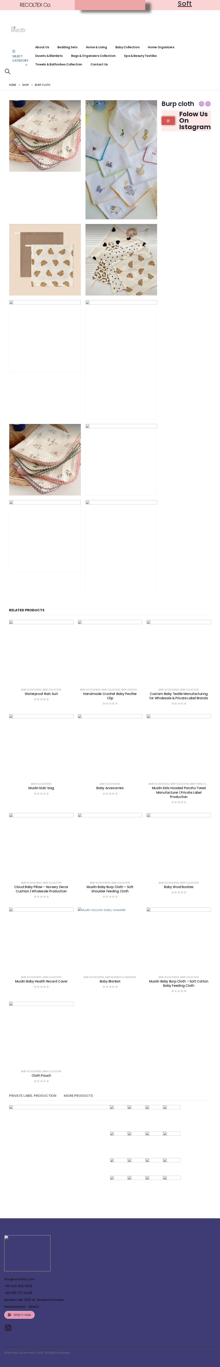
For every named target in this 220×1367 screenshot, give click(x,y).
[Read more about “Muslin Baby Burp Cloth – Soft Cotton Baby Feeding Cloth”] (178, 964)
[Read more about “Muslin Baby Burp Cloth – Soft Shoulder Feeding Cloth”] (110, 869)
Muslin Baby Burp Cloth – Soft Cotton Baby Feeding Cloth (178, 983)
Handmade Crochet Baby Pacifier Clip (110, 696)
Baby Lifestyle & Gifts (133, 689)
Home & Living (96, 47)
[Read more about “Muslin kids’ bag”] (41, 770)
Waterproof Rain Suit (41, 694)
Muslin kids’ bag (41, 788)
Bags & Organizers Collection (93, 56)
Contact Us (99, 64)
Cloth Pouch (41, 1075)
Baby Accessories (31, 689)
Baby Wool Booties (179, 887)
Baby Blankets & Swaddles (120, 977)
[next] (208, 104)
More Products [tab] (78, 1095)
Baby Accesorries (110, 788)
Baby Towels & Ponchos (203, 784)
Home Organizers (161, 47)
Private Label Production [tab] (32, 1095)
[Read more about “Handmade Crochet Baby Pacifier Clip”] (110, 676)
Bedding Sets (67, 47)
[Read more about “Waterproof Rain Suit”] (41, 676)
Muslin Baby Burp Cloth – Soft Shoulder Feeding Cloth (110, 889)
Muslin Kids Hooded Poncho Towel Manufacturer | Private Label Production (179, 792)
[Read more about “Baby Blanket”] (110, 964)
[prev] (202, 104)
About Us (42, 47)
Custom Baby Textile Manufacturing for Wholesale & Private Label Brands (178, 696)
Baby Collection (127, 47)
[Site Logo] (18, 29)
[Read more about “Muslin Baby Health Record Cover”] (41, 964)
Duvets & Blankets (49, 56)
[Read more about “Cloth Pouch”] (41, 1058)
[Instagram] (8, 1328)
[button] (7, 71)
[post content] (41, 652)
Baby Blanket (110, 981)
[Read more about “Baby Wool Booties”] (178, 869)
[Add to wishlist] (32, 676)
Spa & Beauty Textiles (140, 56)
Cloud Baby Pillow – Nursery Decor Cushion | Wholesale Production (41, 889)
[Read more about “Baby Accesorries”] (110, 770)
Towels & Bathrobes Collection (58, 64)
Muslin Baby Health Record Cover (41, 981)
